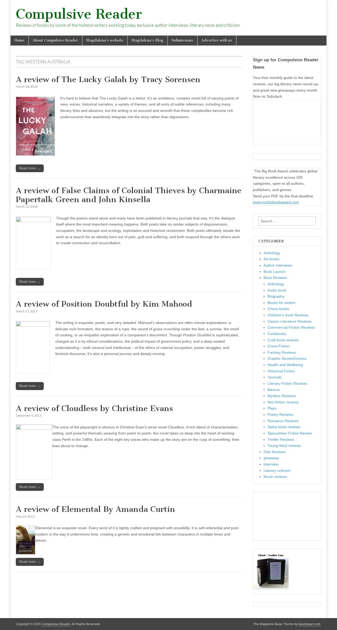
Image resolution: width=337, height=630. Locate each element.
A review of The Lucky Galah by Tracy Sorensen (108, 79)
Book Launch (274, 271)
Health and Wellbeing (285, 365)
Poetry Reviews (280, 414)
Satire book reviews (283, 427)
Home (19, 40)
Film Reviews (275, 452)
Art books (271, 259)
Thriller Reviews (280, 439)
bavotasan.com (309, 624)
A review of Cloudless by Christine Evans (94, 408)
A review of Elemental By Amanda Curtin (95, 509)
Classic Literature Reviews (289, 321)
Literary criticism (277, 470)
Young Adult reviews (284, 445)
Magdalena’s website (104, 40)
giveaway (271, 458)
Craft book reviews (283, 340)
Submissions (182, 40)
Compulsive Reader (79, 14)
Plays (271, 408)
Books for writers (281, 303)
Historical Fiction (281, 371)
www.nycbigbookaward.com (276, 202)
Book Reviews (275, 278)
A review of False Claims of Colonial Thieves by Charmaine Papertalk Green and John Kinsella (128, 195)
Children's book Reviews (287, 315)
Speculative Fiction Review (289, 433)
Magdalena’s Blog (147, 40)
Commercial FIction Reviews (291, 327)
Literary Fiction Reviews (287, 383)
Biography (275, 296)
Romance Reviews (283, 421)
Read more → (29, 168)
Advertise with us (216, 40)
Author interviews (278, 265)
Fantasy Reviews (281, 352)
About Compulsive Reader (55, 40)
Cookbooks (276, 334)
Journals (274, 377)
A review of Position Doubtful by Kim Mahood (104, 304)
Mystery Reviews (281, 396)
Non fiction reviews (283, 402)
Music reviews (275, 476)
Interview (271, 464)
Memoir (273, 390)
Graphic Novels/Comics (286, 358)
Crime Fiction (278, 346)
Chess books (278, 309)
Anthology (272, 253)
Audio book (276, 290)
